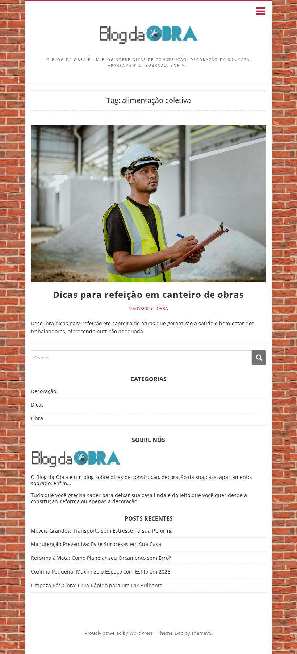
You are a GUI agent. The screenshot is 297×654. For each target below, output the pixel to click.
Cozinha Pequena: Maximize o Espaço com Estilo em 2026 (100, 571)
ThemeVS (201, 633)
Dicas (37, 405)
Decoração (43, 391)
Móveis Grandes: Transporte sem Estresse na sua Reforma (102, 530)
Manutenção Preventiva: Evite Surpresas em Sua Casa (96, 544)
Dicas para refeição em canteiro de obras (148, 294)
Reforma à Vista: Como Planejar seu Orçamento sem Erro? (101, 557)
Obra (162, 308)
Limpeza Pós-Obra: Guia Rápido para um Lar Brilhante (97, 585)
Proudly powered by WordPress (118, 633)
